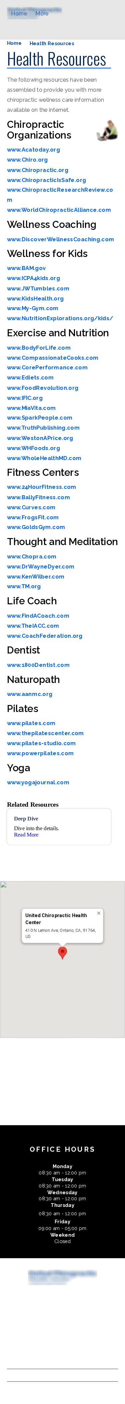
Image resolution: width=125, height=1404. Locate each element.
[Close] (99, 913)
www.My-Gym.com (33, 308)
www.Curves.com (31, 507)
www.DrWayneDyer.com (41, 566)
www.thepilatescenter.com (45, 733)
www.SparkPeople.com (40, 418)
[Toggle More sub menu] (53, 14)
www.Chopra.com (32, 556)
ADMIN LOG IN (26, 1375)
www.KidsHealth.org (35, 298)
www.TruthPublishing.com (43, 428)
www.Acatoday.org (33, 150)
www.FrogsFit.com (33, 517)
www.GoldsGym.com (36, 527)
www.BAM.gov (26, 268)
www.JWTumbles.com (38, 288)
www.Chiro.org (27, 160)
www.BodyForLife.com (39, 347)
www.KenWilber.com (36, 576)
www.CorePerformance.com (47, 367)
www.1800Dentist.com (38, 665)
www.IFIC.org (25, 397)
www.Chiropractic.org (37, 170)
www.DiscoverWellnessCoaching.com (60, 239)
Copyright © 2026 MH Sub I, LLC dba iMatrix (54, 1359)
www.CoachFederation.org (45, 635)
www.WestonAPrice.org (40, 438)
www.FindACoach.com (38, 615)
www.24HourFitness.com (41, 487)
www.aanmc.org (29, 694)
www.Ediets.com (30, 377)
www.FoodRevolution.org (43, 387)
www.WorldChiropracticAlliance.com (59, 210)
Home (19, 13)
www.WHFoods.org (33, 448)
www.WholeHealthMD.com (44, 458)
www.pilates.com (31, 723)
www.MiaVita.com (31, 408)
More (42, 13)
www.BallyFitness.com (38, 497)
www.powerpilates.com (40, 753)
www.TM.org (24, 586)
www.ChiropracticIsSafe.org (46, 180)
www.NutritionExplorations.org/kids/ (60, 318)
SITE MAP (20, 1387)
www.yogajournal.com (38, 782)
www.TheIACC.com (33, 625)
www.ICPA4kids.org (33, 278)
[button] (62, 953)
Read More (26, 835)
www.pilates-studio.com (41, 743)
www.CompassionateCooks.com (53, 357)
